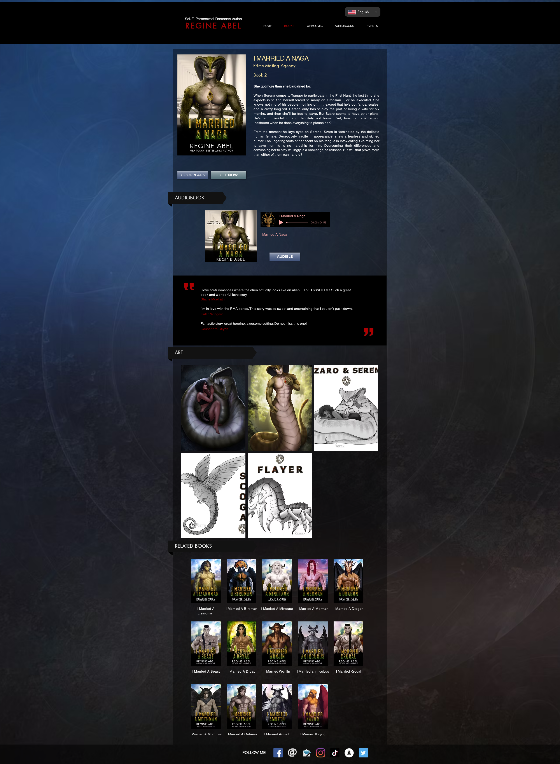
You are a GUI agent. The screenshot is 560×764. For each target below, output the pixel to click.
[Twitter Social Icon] (363, 752)
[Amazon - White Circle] (349, 752)
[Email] (292, 752)
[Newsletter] (306, 752)
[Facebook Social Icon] (278, 752)
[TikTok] (335, 752)
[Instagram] (320, 752)
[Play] (281, 222)
